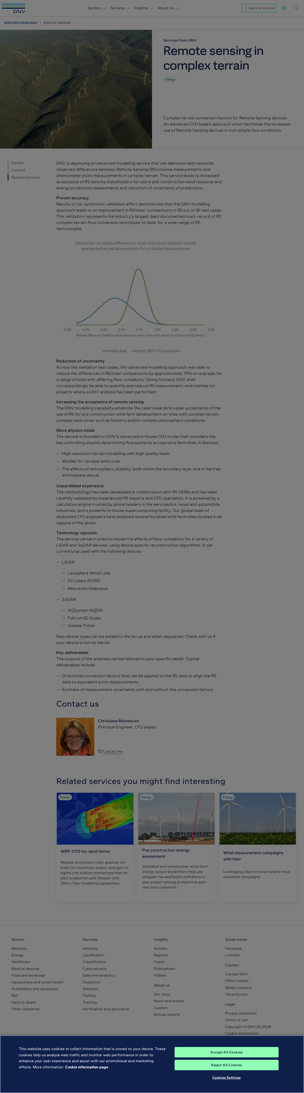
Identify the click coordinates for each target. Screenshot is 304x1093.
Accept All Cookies (226, 1052)
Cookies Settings (226, 1077)
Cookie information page (86, 1067)
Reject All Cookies (226, 1065)
